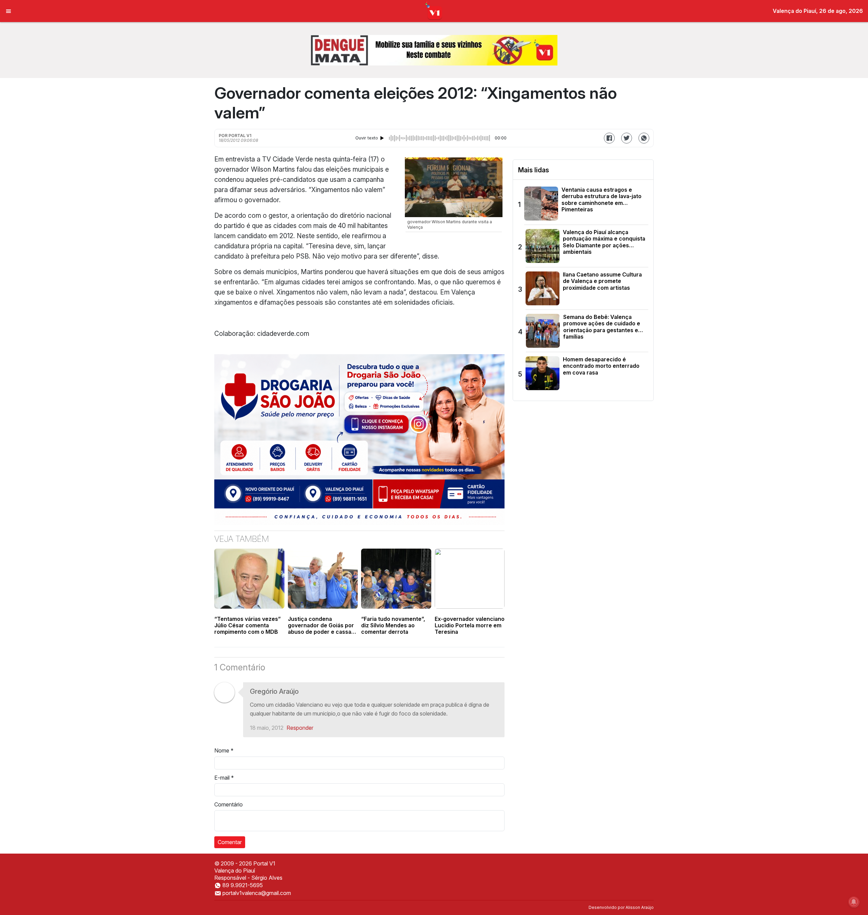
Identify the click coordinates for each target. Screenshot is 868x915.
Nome (224, 750)
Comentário (228, 804)
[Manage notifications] (853, 901)
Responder (300, 727)
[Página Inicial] (434, 10)
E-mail (224, 778)
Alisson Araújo (640, 907)
